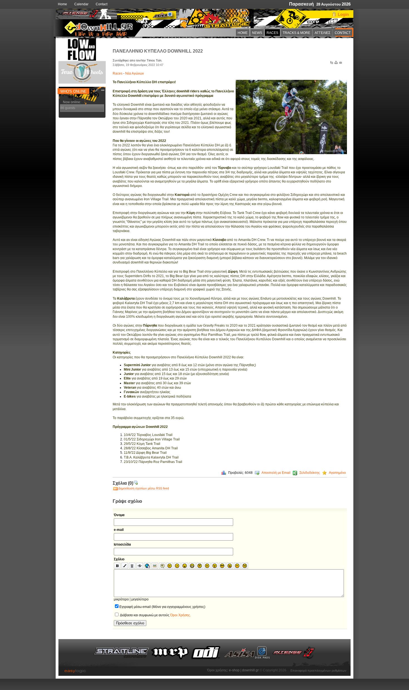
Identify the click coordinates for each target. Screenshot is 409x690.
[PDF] (331, 64)
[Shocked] (214, 566)
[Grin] (192, 566)
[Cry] (245, 566)
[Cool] (222, 566)
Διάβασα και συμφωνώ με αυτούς (155, 615)
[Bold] (117, 566)
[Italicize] (124, 566)
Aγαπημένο (337, 473)
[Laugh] (184, 566)
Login (343, 14)
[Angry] (199, 566)
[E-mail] (340, 64)
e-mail (119, 530)
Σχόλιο (119, 559)
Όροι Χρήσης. (180, 615)
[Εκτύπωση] (336, 64)
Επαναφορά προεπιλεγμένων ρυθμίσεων (318, 670)
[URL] (147, 566)
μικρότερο (121, 599)
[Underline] (132, 566)
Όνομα (119, 515)
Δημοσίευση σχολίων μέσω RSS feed (143, 488)
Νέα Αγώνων (134, 73)
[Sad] (207, 566)
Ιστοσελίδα (122, 544)
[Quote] (162, 566)
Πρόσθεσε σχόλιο (130, 623)
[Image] (154, 566)
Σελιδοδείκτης (309, 473)
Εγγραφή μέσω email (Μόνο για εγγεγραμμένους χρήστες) (162, 607)
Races (118, 73)
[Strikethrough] (139, 566)
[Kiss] (237, 566)
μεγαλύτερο (140, 599)
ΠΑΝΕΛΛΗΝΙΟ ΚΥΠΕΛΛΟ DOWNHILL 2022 (158, 51)
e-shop (234, 670)
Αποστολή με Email (276, 473)
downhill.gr (251, 670)
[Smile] (169, 566)
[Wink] (177, 566)
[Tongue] (229, 566)
